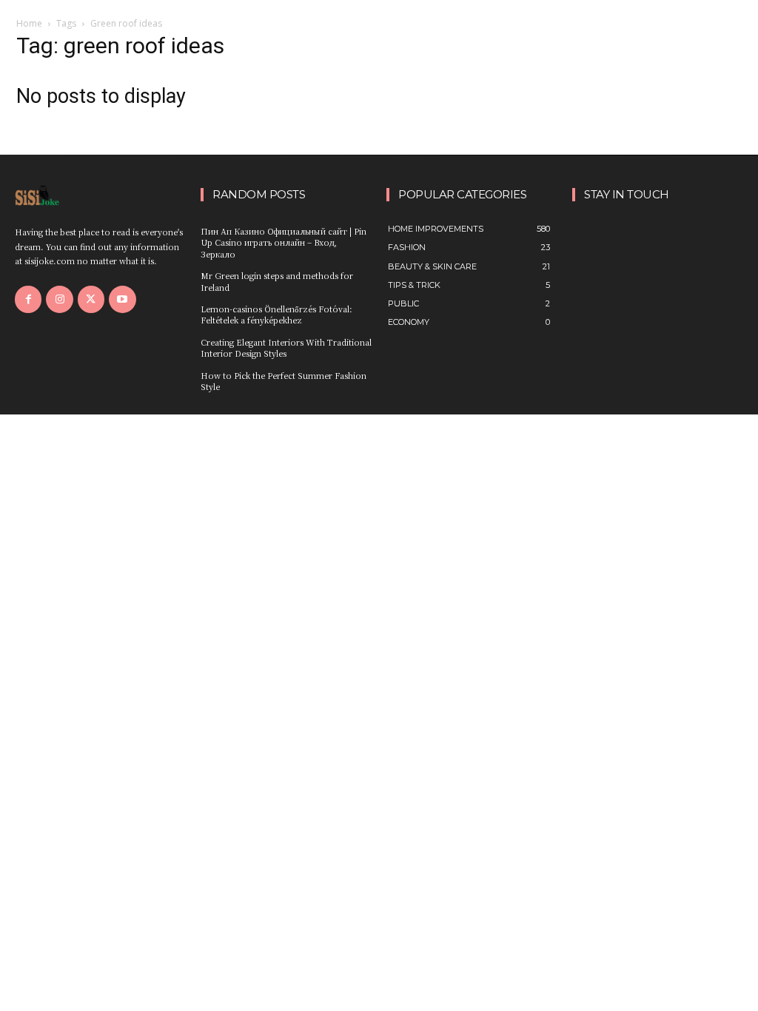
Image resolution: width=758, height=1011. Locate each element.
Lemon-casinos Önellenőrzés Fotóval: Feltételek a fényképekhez (276, 314)
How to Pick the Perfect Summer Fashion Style (283, 380)
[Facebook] (28, 299)
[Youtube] (122, 299)
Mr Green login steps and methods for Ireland (277, 280)
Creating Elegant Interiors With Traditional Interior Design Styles (286, 347)
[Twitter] (91, 299)
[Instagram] (59, 299)
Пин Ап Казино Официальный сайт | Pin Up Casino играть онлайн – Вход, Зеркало (283, 242)
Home (29, 23)
